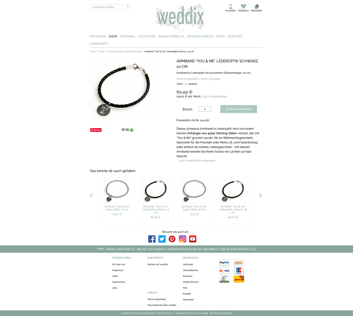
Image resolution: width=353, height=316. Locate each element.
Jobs (114, 288)
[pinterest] (172, 239)
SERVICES (235, 36)
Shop (102, 51)
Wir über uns (118, 264)
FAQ (185, 288)
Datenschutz (118, 282)
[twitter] (162, 239)
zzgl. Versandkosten (214, 96)
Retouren (187, 276)
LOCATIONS (147, 36)
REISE (220, 36)
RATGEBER (98, 36)
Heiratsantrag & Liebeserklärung (124, 51)
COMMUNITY (99, 43)
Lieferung (188, 264)
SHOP (113, 36)
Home (93, 51)
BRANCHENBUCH (171, 36)
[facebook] (152, 239)
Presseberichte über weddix (162, 305)
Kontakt (187, 294)
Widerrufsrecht (191, 282)
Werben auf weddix (157, 264)
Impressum (118, 270)
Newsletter (188, 299)
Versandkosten (190, 270)
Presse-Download (157, 299)
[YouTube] (193, 239)
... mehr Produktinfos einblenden (195, 160)
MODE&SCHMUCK (200, 36)
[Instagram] (182, 239)
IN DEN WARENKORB (239, 109)
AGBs (115, 276)
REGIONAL (127, 36)
